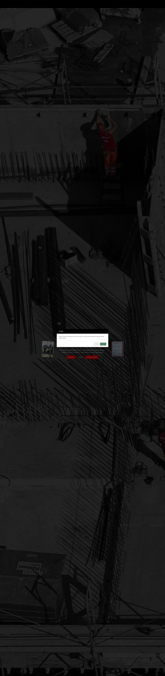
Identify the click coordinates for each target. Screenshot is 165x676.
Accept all (103, 344)
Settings (96, 344)
